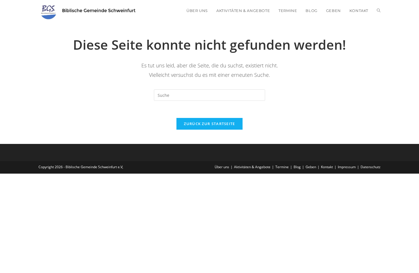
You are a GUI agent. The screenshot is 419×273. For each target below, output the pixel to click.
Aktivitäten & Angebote (252, 166)
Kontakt (327, 166)
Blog (297, 166)
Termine (282, 166)
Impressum (347, 166)
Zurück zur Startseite (209, 123)
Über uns (222, 166)
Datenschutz (371, 166)
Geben (311, 166)
